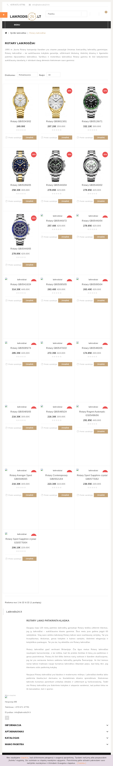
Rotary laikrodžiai (37, 33)
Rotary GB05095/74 (20, 348)
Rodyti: (42, 75)
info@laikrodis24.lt (40, 5)
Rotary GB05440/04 (56, 185)
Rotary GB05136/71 (92, 121)
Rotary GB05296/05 (20, 185)
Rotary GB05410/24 (20, 284)
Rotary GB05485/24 (56, 412)
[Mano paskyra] (94, 14)
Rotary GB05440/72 (56, 221)
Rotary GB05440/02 (92, 185)
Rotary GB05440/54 (92, 221)
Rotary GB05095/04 (92, 284)
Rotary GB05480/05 (92, 348)
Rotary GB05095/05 (56, 284)
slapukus (25, 758)
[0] (103, 13)
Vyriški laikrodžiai (18, 33)
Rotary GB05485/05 (20, 412)
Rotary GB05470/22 (56, 348)
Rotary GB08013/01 (56, 121)
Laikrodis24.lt (14, 611)
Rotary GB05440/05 (20, 249)
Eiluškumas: (10, 75)
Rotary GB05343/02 (20, 121)
